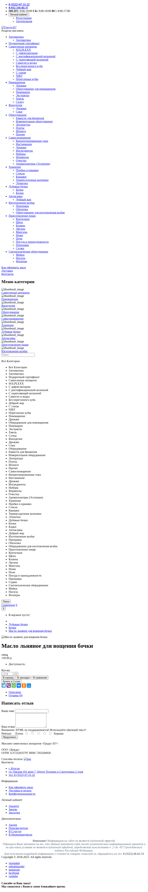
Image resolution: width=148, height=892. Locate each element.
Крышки (21, 176)
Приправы (22, 206)
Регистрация (23, 18)
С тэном (21, 72)
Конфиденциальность (22, 793)
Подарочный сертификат (24, 43)
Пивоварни (23, 92)
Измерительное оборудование (34, 121)
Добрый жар (23, 69)
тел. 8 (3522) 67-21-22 (22, 774)
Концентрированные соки (32, 140)
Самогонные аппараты (23, 46)
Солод (20, 101)
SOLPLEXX (23, 49)
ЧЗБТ (19, 75)
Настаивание (24, 144)
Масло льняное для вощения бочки (30, 630)
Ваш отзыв (8, 726)
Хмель (20, 98)
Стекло (20, 173)
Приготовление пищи (22, 215)
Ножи (19, 235)
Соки (19, 111)
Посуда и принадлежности (32, 241)
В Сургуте (15, 831)
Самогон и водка (26, 62)
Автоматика (16, 36)
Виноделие (15, 105)
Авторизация (24, 21)
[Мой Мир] (29, 685)
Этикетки (22, 183)
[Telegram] (3, 685)
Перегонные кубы (27, 79)
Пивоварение (17, 82)
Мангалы (21, 232)
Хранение (15, 166)
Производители (18, 828)
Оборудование (18, 114)
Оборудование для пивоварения (35, 88)
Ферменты (22, 157)
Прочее (20, 134)
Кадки (20, 193)
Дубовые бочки (18, 186)
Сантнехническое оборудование (28, 251)
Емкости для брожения (30, 118)
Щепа (19, 222)
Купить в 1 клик (11, 681)
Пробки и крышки (27, 170)
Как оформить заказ (21, 787)
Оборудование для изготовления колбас (40, 212)
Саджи (20, 248)
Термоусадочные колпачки (32, 180)
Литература (23, 124)
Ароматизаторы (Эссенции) (33, 163)
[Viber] (8, 685)
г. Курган (14, 768)
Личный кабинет (19, 14)
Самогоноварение (20, 137)
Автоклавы (16, 196)
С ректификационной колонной (35, 56)
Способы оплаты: (12, 759)
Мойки (20, 254)
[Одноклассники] (24, 685)
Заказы (13, 809)
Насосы (20, 258)
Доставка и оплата (20, 790)
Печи (19, 238)
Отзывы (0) (16, 695)
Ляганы (20, 228)
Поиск (6, 601)
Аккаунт (14, 806)
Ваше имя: (7, 710)
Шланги (21, 131)
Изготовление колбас (22, 202)
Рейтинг (6, 733)
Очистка (21, 160)
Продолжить (9, 737)
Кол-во (5, 670)
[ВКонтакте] (19, 685)
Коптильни (23, 219)
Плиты (20, 127)
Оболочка (22, 209)
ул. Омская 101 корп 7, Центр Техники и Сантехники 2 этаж (46, 771)
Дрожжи (21, 85)
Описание (15, 692)
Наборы (21, 153)
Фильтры (21, 261)
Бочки (19, 189)
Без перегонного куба (29, 66)
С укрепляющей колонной (32, 59)
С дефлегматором (27, 53)
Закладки (14, 812)
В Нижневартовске (20, 834)
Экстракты (22, 95)
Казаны (20, 225)
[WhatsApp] (14, 685)
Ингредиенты (24, 150)
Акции (13, 824)
